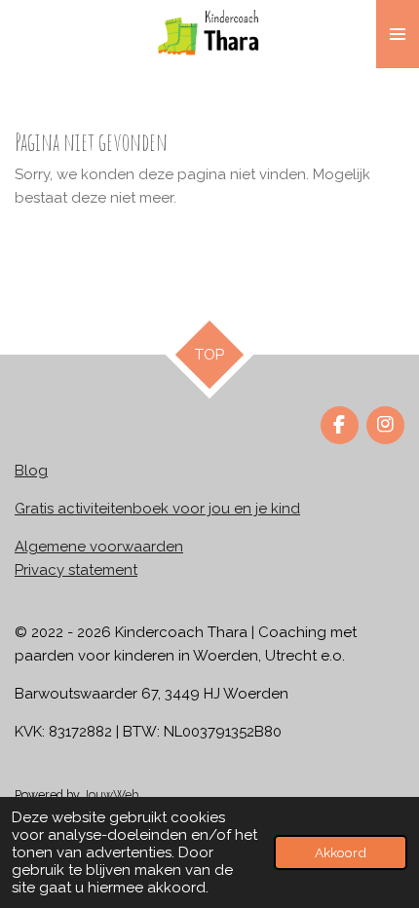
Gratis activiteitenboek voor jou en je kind (157, 508)
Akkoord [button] (340, 852)
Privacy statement (76, 570)
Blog (31, 470)
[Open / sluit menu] (397, 34)
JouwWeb (110, 794)
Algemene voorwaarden (99, 546)
